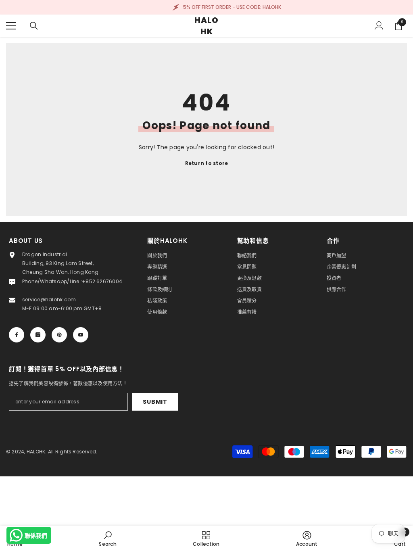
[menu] (11, 26)
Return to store (206, 163)
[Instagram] (38, 334)
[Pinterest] (59, 334)
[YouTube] (80, 334)
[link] (107, 538)
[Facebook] (16, 334)
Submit (155, 402)
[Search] (34, 26)
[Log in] (379, 25)
